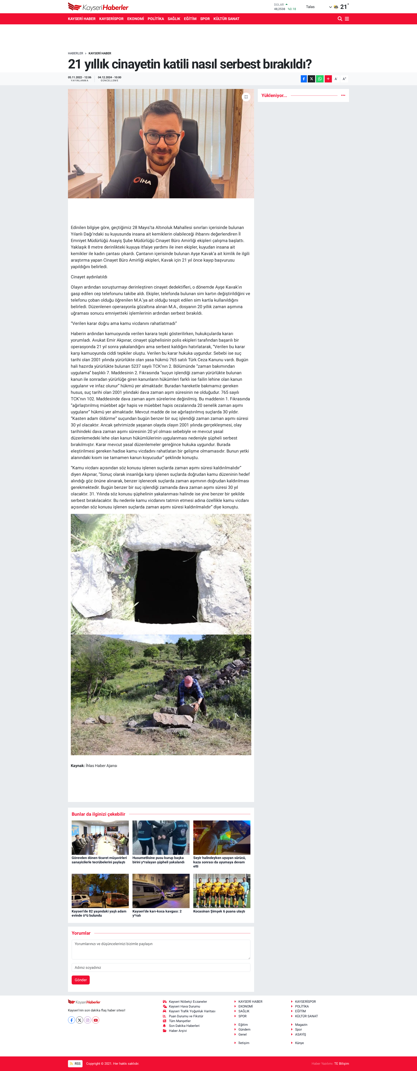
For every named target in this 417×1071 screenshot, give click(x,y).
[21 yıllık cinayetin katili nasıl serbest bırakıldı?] (161, 143)
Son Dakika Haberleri (184, 1026)
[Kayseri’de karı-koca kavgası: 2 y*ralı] (161, 891)
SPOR (205, 19)
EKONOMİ (135, 19)
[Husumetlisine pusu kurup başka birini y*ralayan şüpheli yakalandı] (161, 837)
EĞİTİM (190, 19)
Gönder (81, 980)
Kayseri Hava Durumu (184, 1006)
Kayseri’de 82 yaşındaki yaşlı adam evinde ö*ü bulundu (99, 913)
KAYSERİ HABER (82, 19)
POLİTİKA (156, 19)
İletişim (243, 1043)
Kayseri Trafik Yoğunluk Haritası (192, 1011)
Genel (242, 1034)
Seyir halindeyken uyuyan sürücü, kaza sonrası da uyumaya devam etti (219, 862)
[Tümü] (343, 95)
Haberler (75, 53)
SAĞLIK (174, 19)
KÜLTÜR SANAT (226, 19)
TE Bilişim (341, 1064)
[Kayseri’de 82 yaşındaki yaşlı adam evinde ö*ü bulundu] (100, 891)
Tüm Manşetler (180, 1021)
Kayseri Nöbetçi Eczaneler (188, 1002)
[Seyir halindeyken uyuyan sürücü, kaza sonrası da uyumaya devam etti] (221, 837)
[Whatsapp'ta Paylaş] (320, 78)
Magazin (301, 1025)
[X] (79, 1020)
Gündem (244, 1029)
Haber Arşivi (178, 1031)
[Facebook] (71, 1020)
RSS (77, 1064)
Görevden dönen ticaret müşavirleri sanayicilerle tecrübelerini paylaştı (99, 860)
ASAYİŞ (300, 1034)
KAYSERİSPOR (111, 19)
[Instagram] (87, 1020)
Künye (299, 1043)
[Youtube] (95, 1020)
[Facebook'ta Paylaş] (304, 78)
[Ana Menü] (346, 19)
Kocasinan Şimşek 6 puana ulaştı (219, 911)
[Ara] (340, 19)
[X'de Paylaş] (311, 78)
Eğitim (243, 1025)
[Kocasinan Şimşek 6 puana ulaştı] (221, 891)
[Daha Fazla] (328, 78)
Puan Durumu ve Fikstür (186, 1016)
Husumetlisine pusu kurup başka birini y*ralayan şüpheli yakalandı (158, 860)
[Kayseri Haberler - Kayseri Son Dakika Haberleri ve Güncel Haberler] (98, 6)
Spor (298, 1029)
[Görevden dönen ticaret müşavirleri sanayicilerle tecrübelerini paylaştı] (100, 837)
